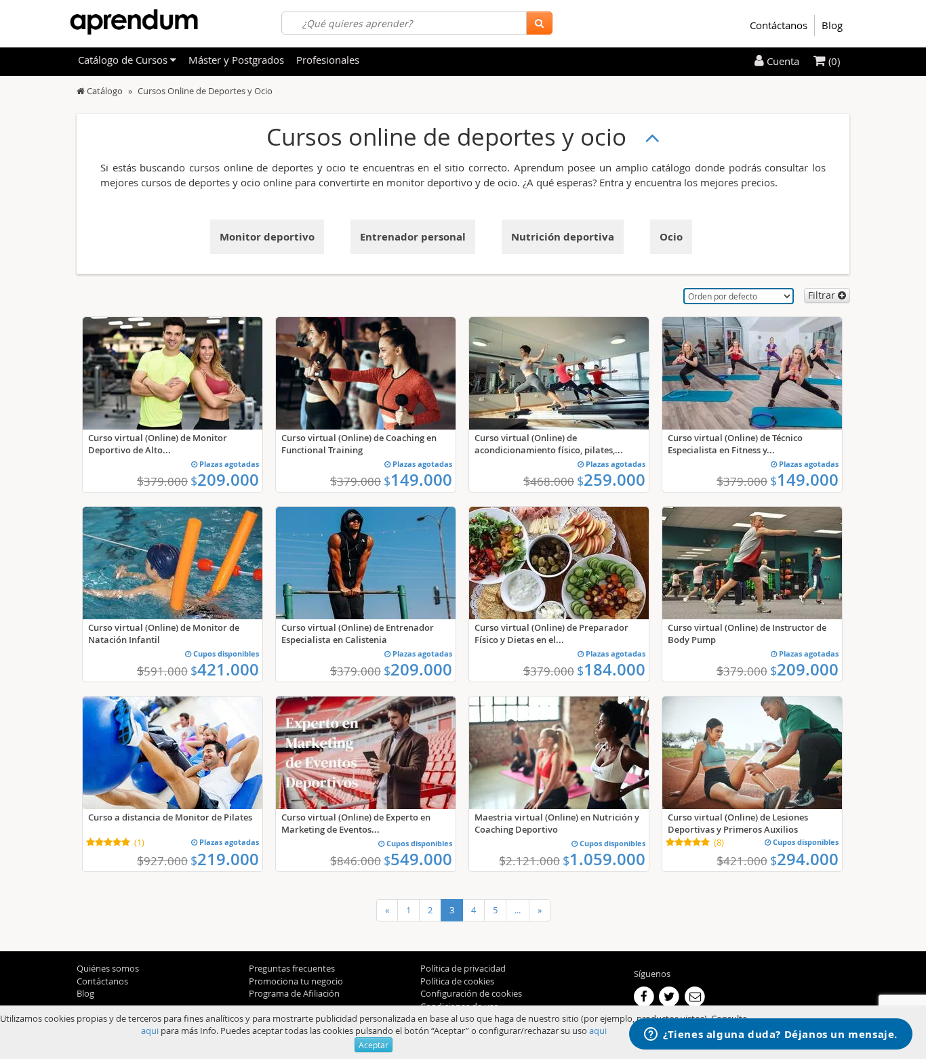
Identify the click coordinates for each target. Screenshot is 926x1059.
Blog (832, 25)
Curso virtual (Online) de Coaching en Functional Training (359, 444)
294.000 (804, 859)
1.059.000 (604, 859)
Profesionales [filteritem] (327, 59)
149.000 (418, 480)
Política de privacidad (463, 968)
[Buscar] (539, 23)
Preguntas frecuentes (292, 968)
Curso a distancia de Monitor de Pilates (170, 817)
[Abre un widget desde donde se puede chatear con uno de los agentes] (770, 1035)
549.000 (418, 859)
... (518, 910)
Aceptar (373, 1044)
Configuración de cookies (471, 993)
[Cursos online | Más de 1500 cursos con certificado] (134, 22)
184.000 (611, 669)
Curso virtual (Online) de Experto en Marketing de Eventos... (355, 823)
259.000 (611, 480)
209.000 (224, 480)
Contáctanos (778, 25)
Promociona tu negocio (296, 981)
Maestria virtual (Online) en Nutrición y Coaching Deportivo (557, 823)
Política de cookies (457, 981)
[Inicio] (81, 91)
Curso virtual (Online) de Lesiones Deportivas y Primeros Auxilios (738, 823)
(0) (833, 61)
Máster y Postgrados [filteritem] (236, 59)
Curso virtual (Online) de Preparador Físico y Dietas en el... (551, 633)
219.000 (224, 859)
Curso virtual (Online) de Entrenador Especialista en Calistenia (357, 633)
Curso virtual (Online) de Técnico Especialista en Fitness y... (735, 444)
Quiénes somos (108, 968)
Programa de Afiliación (294, 993)
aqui (150, 1030)
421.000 (224, 669)
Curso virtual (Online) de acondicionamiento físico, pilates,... (549, 444)
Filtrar (823, 295)
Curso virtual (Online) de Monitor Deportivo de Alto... (157, 444)
